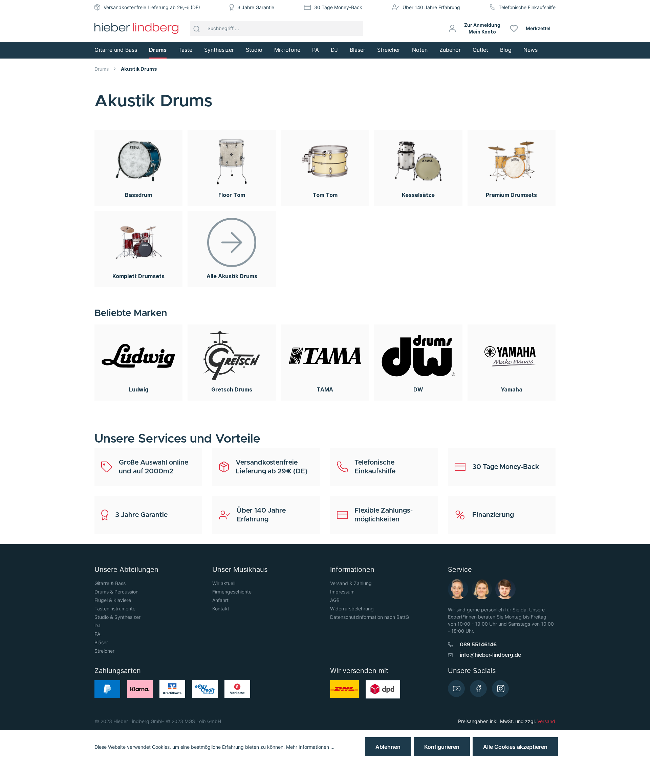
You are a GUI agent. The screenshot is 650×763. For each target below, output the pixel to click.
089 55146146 (478, 644)
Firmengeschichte (232, 591)
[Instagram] (500, 688)
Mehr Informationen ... (310, 747)
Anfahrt (220, 600)
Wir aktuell (223, 583)
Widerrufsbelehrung (352, 608)
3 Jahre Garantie (255, 7)
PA (97, 634)
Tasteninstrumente (114, 608)
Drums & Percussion (116, 591)
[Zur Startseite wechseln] (136, 28)
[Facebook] (478, 688)
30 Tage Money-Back (338, 7)
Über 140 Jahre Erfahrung (431, 7)
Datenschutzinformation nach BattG (369, 617)
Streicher (104, 651)
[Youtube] (456, 688)
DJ (97, 625)
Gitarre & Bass (110, 583)
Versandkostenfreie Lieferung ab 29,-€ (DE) (152, 7)
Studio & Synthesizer (117, 617)
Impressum (342, 591)
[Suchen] (196, 28)
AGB (335, 600)
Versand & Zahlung (351, 583)
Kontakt (220, 608)
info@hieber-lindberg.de (490, 655)
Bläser (101, 642)
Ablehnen (387, 746)
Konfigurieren (441, 746)
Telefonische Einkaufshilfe (527, 7)
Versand (546, 721)
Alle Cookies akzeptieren (515, 746)
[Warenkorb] (558, 28)
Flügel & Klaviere (112, 600)
